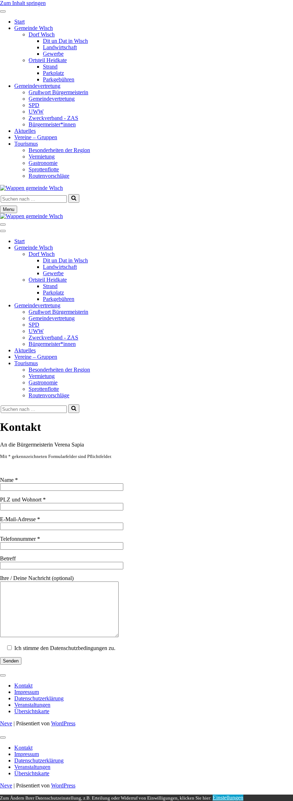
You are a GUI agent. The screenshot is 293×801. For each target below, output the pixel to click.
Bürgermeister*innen (52, 124)
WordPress (63, 723)
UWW (36, 112)
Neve (6, 723)
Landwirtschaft (60, 47)
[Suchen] (73, 198)
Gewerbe (53, 54)
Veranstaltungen (32, 705)
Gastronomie (43, 163)
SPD (34, 105)
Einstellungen (228, 798)
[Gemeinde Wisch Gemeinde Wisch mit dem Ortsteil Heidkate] (31, 188)
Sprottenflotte (44, 169)
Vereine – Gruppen (35, 137)
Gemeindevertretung (37, 86)
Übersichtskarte (31, 711)
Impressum (26, 692)
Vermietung (42, 156)
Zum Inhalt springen (23, 3)
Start (19, 22)
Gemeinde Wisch (33, 28)
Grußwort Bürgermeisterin (58, 92)
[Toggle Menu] (3, 11)
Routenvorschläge (49, 176)
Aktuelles (25, 131)
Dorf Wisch (42, 34)
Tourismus (26, 144)
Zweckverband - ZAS (53, 118)
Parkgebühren (58, 79)
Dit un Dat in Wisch (65, 41)
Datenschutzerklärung (39, 698)
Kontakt (23, 685)
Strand (50, 67)
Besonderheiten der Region (59, 150)
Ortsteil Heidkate (48, 60)
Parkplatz (53, 73)
